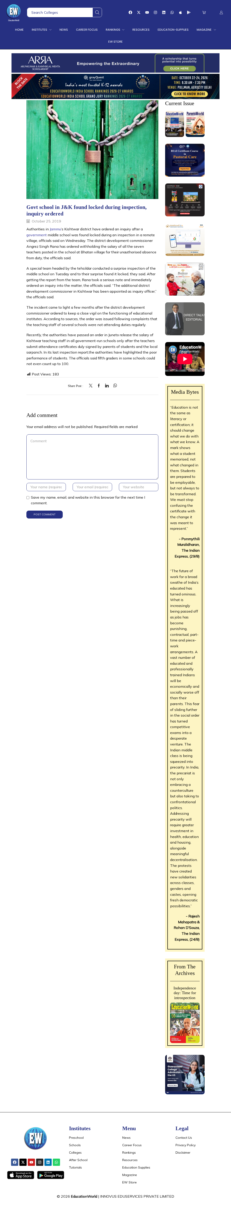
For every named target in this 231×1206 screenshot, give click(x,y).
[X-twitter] (138, 12)
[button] (204, 12)
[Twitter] (92, 386)
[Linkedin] (163, 12)
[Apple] (180, 12)
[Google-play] (188, 12)
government (36, 235)
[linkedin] (107, 386)
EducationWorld (84, 1196)
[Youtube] (147, 12)
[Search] (97, 12)
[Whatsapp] (172, 12)
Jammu (55, 229)
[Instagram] (155, 12)
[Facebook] (130, 12)
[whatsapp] (114, 386)
